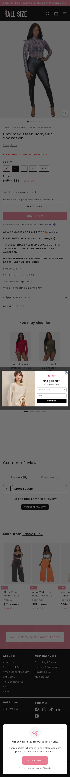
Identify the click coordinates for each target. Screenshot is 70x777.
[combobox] (51, 390)
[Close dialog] (66, 372)
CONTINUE (51, 401)
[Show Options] (65, 390)
